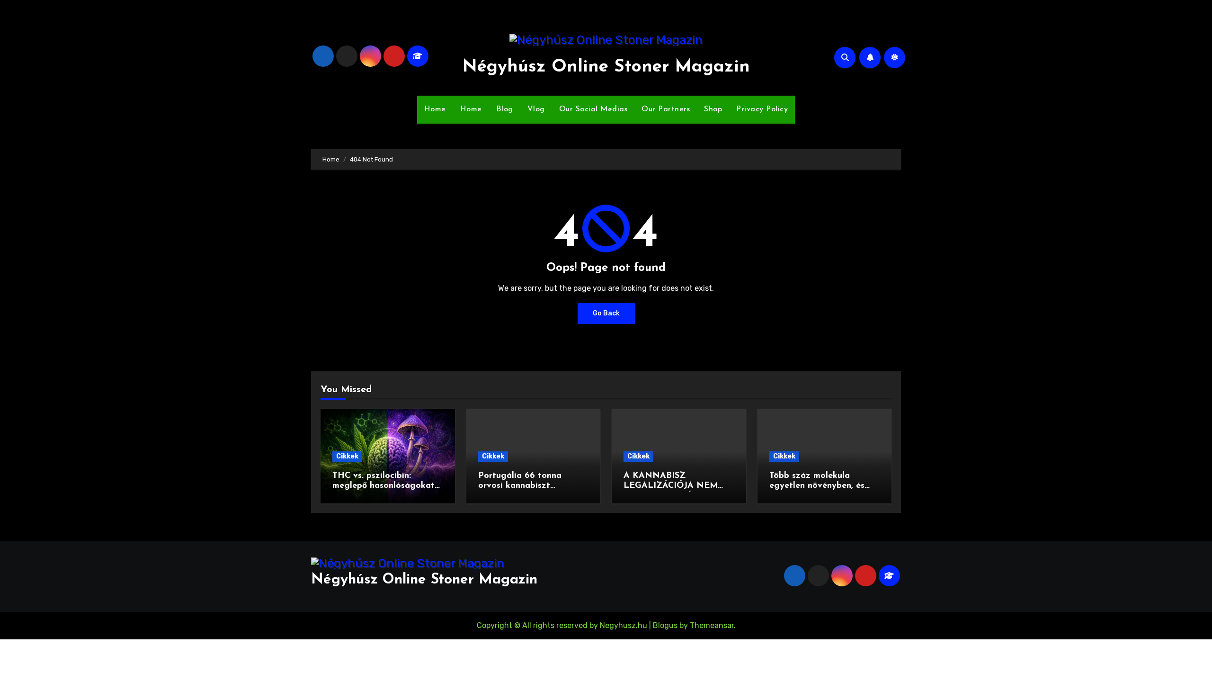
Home (435, 109)
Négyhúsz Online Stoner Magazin (606, 67)
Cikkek (347, 456)
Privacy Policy (762, 109)
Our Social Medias (593, 109)
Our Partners (666, 109)
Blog (504, 109)
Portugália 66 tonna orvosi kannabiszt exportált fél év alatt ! (524, 486)
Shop (713, 109)
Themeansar (712, 625)
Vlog (536, 109)
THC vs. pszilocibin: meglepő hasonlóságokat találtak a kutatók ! (383, 486)
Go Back (606, 313)
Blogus (665, 625)
